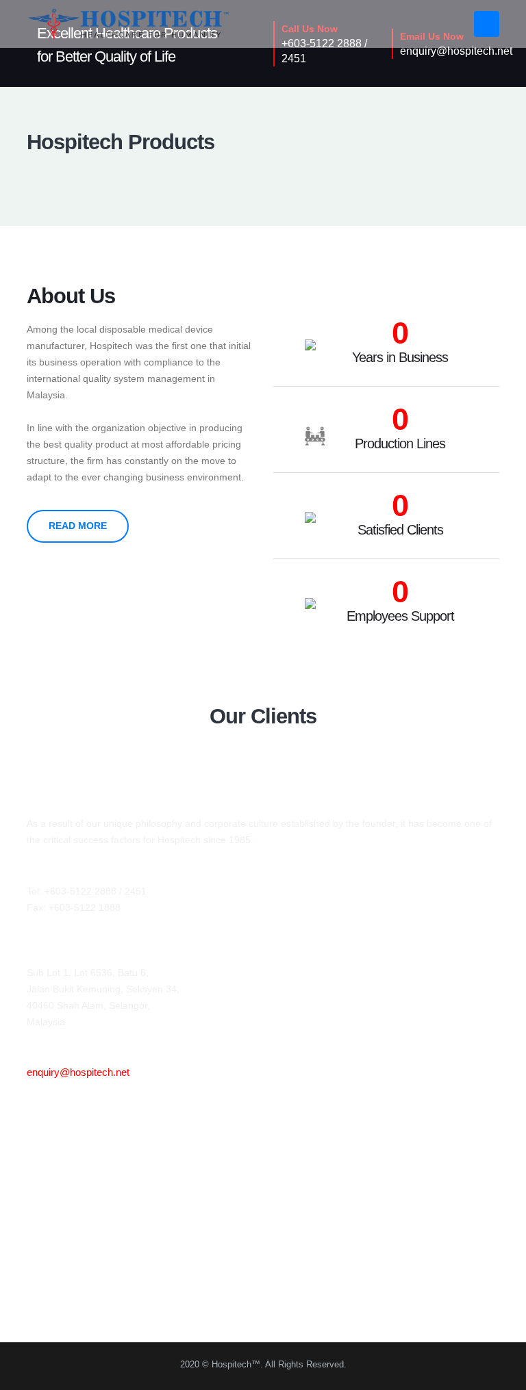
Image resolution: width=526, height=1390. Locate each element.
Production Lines (400, 443)
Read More (78, 525)
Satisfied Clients (400, 530)
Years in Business (400, 357)
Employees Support (400, 616)
